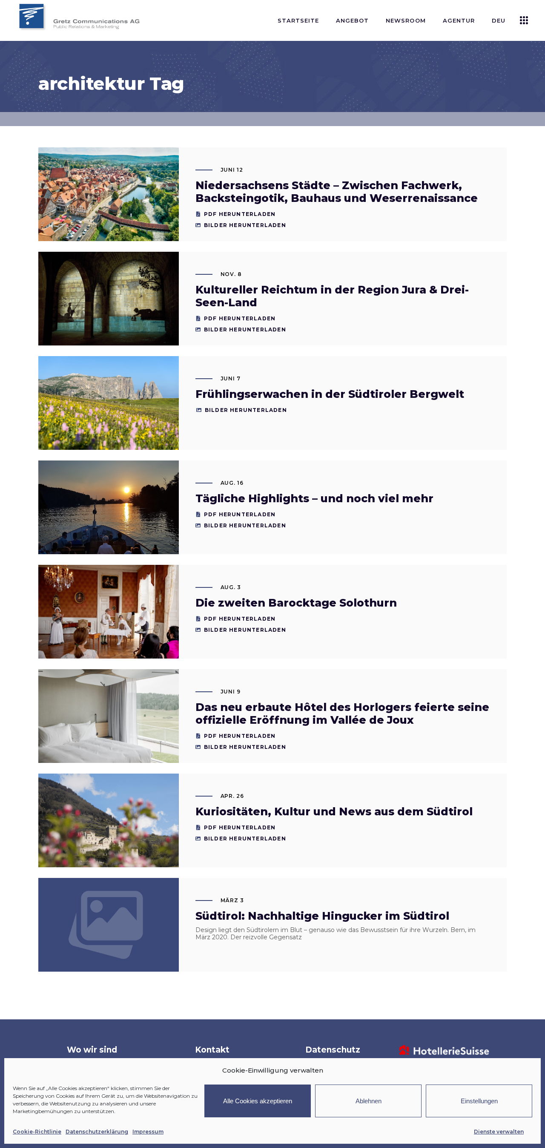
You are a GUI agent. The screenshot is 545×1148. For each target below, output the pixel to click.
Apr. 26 (232, 796)
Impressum (148, 1131)
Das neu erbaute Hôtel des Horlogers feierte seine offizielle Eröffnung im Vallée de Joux (342, 713)
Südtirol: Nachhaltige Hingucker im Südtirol (322, 915)
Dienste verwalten (499, 1131)
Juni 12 (232, 170)
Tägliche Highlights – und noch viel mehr (314, 498)
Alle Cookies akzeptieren (257, 1101)
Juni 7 (231, 378)
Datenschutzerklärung (97, 1131)
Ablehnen (369, 1101)
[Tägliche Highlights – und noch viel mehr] (108, 507)
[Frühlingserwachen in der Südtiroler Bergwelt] (108, 403)
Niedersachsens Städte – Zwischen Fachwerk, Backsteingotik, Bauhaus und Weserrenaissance (336, 191)
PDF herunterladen (239, 214)
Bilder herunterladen (245, 225)
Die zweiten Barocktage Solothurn (296, 602)
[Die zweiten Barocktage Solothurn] (108, 612)
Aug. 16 (232, 483)
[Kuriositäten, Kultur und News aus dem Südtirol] (108, 820)
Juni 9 (231, 691)
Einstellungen (479, 1101)
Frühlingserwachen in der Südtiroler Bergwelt (329, 394)
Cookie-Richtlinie (37, 1131)
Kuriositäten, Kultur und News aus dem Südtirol (334, 811)
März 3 (232, 900)
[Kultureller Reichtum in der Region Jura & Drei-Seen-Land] (108, 298)
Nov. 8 (231, 274)
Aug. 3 (231, 587)
